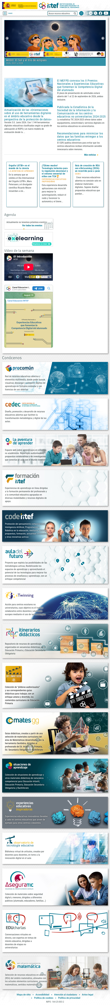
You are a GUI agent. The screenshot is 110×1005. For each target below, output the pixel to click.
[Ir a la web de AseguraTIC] (19, 880)
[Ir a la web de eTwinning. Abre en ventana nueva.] (19, 595)
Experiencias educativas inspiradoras (54, 180)
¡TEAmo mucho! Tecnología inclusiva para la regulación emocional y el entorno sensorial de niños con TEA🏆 (55, 171)
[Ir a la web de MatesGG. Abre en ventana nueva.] (22, 722)
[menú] (5, 13)
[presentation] (7, 38)
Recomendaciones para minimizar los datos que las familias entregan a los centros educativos (80, 136)
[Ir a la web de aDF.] (19, 553)
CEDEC (78, 174)
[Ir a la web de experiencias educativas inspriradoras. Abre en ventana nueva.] (19, 805)
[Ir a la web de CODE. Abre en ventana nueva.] (19, 516)
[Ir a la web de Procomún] (19, 368)
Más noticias (90, 154)
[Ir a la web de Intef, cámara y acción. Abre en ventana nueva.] (13, 674)
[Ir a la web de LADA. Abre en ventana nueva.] (19, 441)
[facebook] (100, 13)
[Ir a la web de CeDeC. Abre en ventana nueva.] (23, 404)
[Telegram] (91, 13)
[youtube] (106, 13)
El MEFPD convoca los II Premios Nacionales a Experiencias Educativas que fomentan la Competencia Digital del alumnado (80, 85)
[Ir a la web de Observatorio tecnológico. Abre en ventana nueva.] (19, 841)
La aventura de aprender (21, 171)
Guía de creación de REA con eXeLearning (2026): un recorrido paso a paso (87, 168)
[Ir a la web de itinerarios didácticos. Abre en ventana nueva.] (23, 632)
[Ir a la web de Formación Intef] (22, 478)
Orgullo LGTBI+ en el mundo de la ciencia (19, 167)
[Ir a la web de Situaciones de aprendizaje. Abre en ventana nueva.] (18, 765)
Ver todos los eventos (32, 225)
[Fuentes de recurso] (81, 13)
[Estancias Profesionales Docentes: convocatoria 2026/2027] (55, 38)
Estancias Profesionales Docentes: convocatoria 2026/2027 (42, 60)
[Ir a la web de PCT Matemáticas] (23, 964)
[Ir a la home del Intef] (59, 5)
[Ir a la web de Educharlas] (15, 921)
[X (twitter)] (95, 13)
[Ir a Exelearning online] (28, 239)
